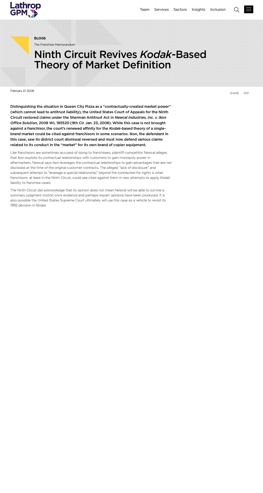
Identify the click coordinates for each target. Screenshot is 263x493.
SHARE (234, 95)
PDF (246, 93)
